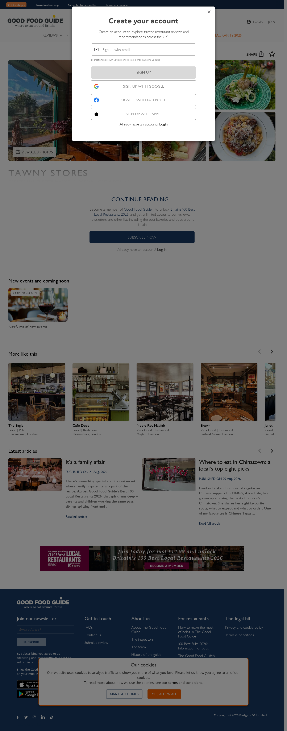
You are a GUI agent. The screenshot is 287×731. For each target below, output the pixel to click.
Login (163, 124)
